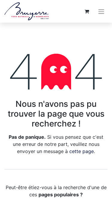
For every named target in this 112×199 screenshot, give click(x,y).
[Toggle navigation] (101, 11)
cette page (81, 151)
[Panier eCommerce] (87, 11)
